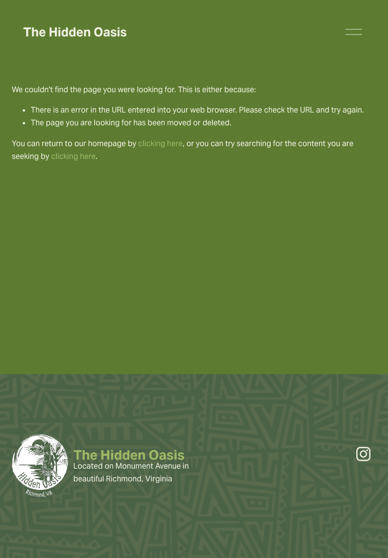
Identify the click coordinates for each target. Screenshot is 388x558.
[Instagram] (363, 454)
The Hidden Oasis (75, 32)
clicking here (160, 143)
